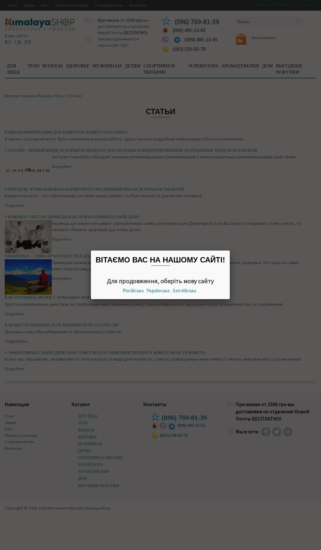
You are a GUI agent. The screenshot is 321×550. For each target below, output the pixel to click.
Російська (133, 290)
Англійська (184, 290)
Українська (158, 290)
